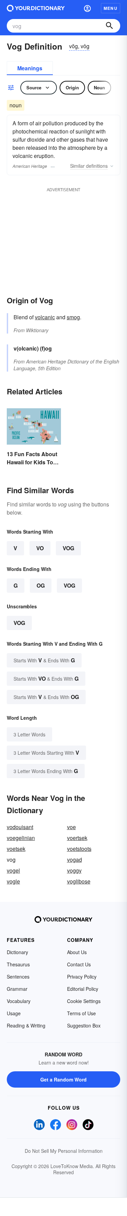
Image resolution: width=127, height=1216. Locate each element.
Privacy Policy (82, 976)
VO (40, 548)
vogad (74, 859)
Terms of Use (81, 1013)
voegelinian (21, 838)
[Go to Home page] (36, 8)
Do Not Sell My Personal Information (64, 1150)
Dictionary (17, 952)
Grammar (17, 988)
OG (41, 585)
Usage (14, 1013)
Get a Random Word (63, 1079)
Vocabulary (18, 1001)
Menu (111, 8)
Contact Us (79, 964)
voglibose (78, 881)
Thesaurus (18, 964)
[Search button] (109, 26)
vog (19, 623)
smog (73, 317)
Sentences (18, 976)
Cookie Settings (84, 1001)
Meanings (29, 68)
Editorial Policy (82, 988)
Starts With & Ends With (44, 660)
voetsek (16, 849)
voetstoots (79, 849)
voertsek (77, 838)
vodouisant (20, 827)
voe (71, 827)
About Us (77, 952)
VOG (68, 548)
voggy (74, 870)
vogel (13, 870)
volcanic (45, 317)
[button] (87, 8)
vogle (13, 881)
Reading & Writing (26, 1025)
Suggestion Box (84, 1025)
